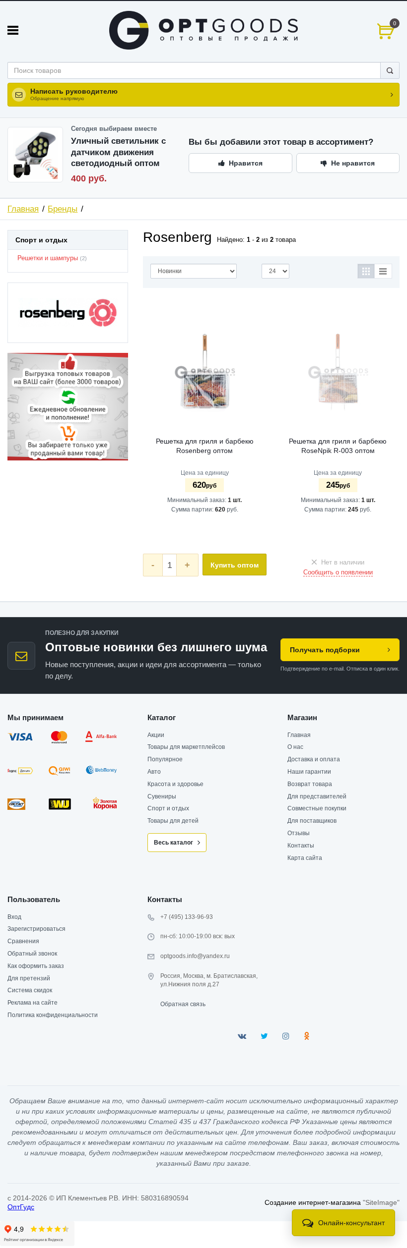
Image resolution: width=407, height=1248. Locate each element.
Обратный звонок (32, 953)
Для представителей (316, 796)
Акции (155, 735)
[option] (67, 407)
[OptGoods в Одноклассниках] (306, 1036)
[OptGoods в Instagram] (285, 1036)
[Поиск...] (390, 70)
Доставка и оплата (313, 759)
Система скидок (29, 990)
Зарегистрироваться (36, 928)
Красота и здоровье (175, 784)
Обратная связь (182, 1004)
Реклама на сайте (32, 1002)
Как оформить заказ (35, 966)
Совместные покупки (316, 808)
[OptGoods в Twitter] (264, 1036)
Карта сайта (304, 857)
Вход (14, 916)
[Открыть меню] (12, 30)
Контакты (300, 845)
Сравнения (23, 941)
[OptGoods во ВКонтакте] (242, 1036)
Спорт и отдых (168, 808)
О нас (295, 746)
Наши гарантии (309, 771)
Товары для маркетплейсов (186, 746)
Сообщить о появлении (338, 572)
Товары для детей (173, 820)
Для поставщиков (312, 820)
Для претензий (28, 978)
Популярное (165, 759)
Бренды (62, 209)
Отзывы (298, 833)
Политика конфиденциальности (52, 1015)
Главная (23, 209)
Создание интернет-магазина (313, 1202)
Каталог (161, 717)
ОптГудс (20, 1207)
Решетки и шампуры (47, 258)
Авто (154, 771)
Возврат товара (309, 784)
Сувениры (161, 796)
